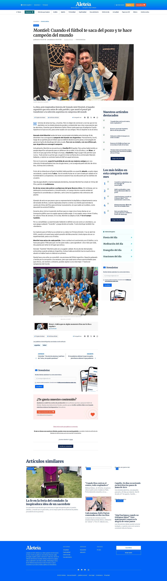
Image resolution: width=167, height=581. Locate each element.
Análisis (55, 12)
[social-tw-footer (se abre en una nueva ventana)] (85, 570)
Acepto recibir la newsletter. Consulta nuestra (56, 382)
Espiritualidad (82, 12)
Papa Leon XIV (126, 12)
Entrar (71, 439)
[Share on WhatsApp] (97, 117)
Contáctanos (99, 575)
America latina (45, 21)
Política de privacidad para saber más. (67, 382)
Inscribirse (39, 386)
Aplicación (83, 552)
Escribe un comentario (65, 446)
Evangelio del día (112, 250)
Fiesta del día (110, 237)
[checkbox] (35, 382)
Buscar (46, 5)
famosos (89, 499)
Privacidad (107, 575)
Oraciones (28, 12)
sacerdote (30, 468)
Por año (99, 550)
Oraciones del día (112, 256)
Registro (129, 5)
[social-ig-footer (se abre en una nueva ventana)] (88, 570)
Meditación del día (113, 243)
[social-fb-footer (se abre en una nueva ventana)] (82, 570)
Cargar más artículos (117, 158)
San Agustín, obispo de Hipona (89, 7)
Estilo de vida (105, 12)
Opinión (63, 12)
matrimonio (120, 501)
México (135, 12)
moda (88, 468)
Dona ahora (140, 5)
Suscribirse (129, 548)
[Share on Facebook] (85, 117)
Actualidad (116, 12)
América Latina (145, 12)
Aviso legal (91, 575)
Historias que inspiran (44, 12)
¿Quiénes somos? (82, 575)
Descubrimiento (94, 12)
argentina (37, 345)
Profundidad (72, 12)
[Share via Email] (94, 117)
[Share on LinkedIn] (88, 117)
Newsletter (83, 550)
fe (117, 468)
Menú (19, 12)
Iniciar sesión (121, 5)
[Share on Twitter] (91, 117)
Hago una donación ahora (45, 412)
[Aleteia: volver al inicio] (83, 4)
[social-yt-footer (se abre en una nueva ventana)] (78, 570)
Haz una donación (71, 575)
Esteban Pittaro (68, 40)
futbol (44, 345)
